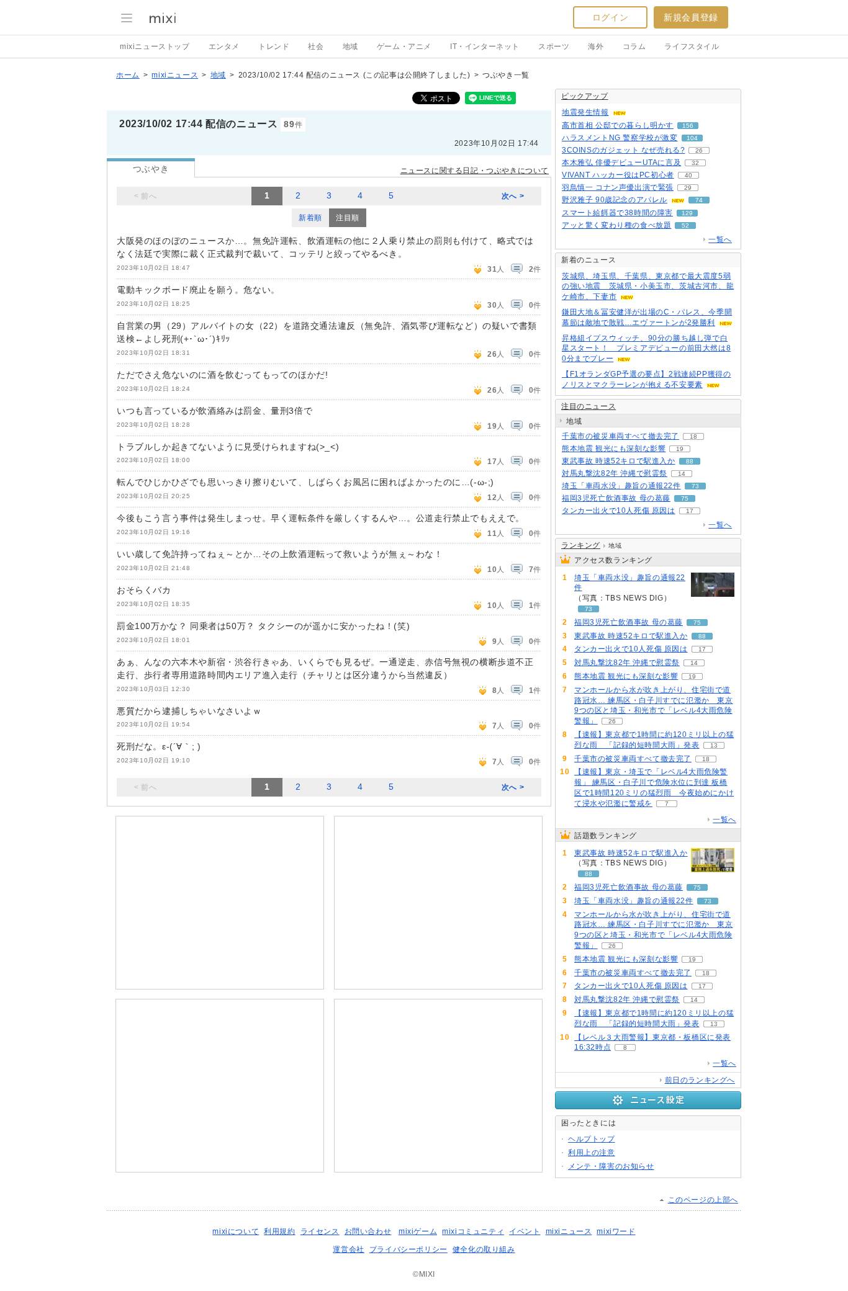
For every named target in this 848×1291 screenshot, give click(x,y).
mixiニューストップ (155, 46)
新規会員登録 (691, 17)
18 (693, 436)
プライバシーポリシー (408, 1249)
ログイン (610, 17)
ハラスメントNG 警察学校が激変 (620, 137)
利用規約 (279, 1231)
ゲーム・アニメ (404, 46)
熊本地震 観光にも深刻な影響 (613, 448)
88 (689, 461)
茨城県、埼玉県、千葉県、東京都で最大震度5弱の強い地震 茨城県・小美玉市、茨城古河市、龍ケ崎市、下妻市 (648, 287)
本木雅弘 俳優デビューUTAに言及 (621, 162)
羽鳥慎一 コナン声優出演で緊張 (618, 187)
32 (695, 162)
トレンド (273, 46)
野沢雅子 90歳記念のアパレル (614, 199)
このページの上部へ (703, 1199)
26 (699, 150)
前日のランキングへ (700, 1080)
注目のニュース (588, 406)
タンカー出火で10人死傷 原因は (618, 510)
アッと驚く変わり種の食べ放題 (616, 225)
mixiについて (235, 1231)
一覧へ (720, 239)
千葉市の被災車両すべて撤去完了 (620, 436)
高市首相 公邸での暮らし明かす (618, 125)
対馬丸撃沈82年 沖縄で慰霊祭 (614, 473)
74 (699, 200)
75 (684, 498)
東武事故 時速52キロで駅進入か (618, 461)
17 (689, 510)
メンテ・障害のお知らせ (611, 1166)
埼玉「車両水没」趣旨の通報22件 (621, 485)
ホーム (128, 75)
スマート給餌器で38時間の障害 (617, 212)
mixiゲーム (418, 1231)
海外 (595, 46)
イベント (524, 1231)
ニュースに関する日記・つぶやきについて (474, 170)
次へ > (513, 196)
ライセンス (320, 1231)
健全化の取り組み (484, 1249)
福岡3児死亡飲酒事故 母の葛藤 (616, 498)
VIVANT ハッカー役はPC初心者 (618, 175)
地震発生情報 (585, 112)
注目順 (347, 217)
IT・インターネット (485, 46)
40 (688, 175)
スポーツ (553, 46)
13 (714, 745)
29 (688, 187)
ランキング (580, 545)
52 (685, 225)
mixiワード (616, 1231)
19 (679, 448)
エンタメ (224, 46)
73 (695, 486)
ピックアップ (584, 96)
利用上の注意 (591, 1152)
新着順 (310, 217)
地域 (350, 46)
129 (687, 213)
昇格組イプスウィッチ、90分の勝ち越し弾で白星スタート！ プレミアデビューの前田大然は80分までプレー (646, 349)
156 (687, 125)
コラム (634, 46)
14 (681, 473)
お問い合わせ (368, 1231)
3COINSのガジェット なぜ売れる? (623, 150)
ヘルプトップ (591, 1139)
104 (692, 138)
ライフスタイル (691, 46)
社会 (315, 46)
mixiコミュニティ (473, 1231)
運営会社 (348, 1249)
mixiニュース (174, 75)
